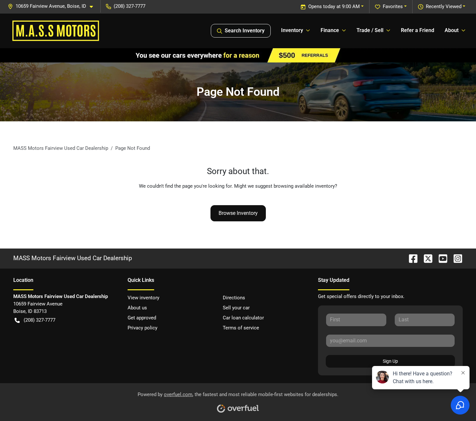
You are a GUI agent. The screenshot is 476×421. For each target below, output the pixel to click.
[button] (53, 6)
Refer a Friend (417, 30)
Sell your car (236, 308)
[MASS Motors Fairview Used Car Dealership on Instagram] (455, 258)
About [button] (452, 30)
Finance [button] (330, 30)
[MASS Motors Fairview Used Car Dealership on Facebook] (410, 258)
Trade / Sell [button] (370, 30)
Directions (234, 298)
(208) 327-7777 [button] (129, 6)
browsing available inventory (304, 186)
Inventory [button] (292, 30)
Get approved (142, 318)
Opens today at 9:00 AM (334, 6)
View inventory (143, 298)
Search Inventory (245, 31)
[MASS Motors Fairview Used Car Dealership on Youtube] (440, 258)
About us (137, 308)
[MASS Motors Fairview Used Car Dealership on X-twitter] (425, 258)
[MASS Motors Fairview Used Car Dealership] (55, 30)
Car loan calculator (243, 318)
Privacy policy (142, 328)
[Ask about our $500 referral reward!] (238, 55)
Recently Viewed (443, 6)
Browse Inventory (238, 213)
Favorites (393, 6)
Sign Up (390, 361)
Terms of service (241, 328)
